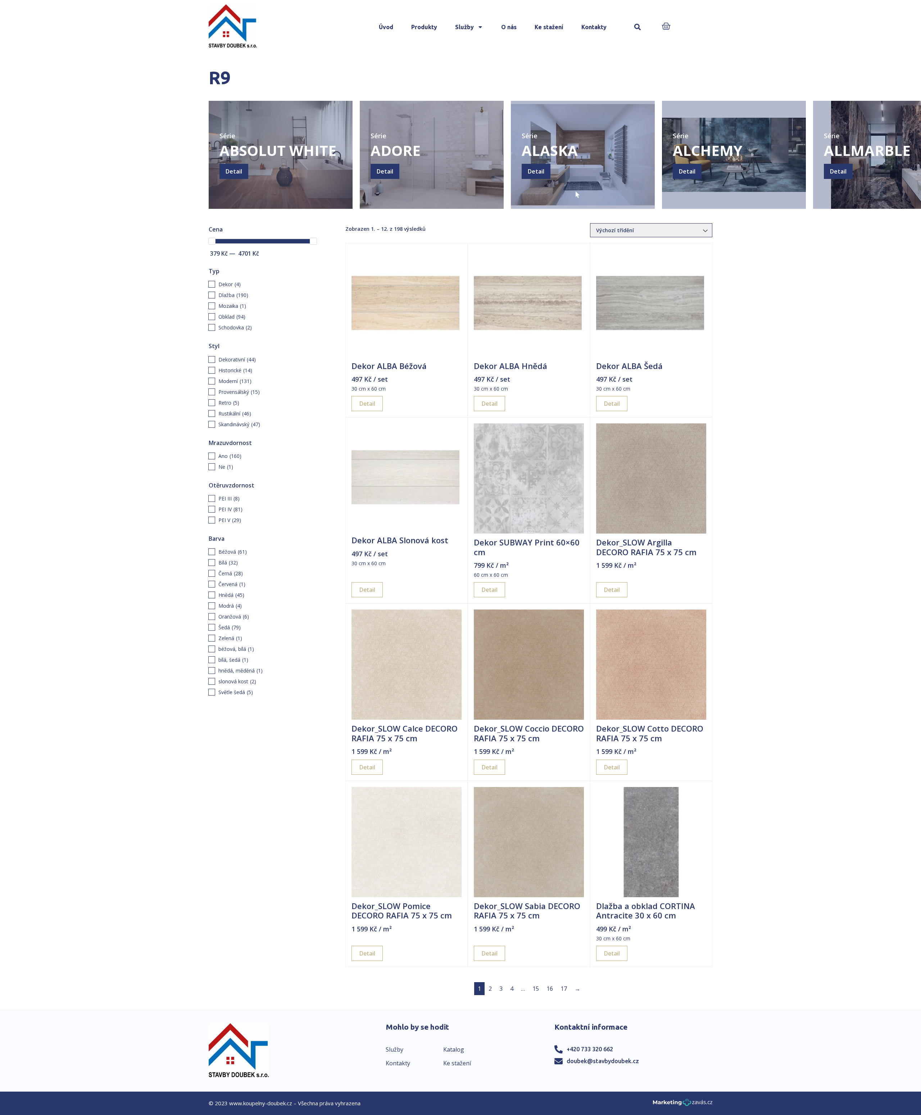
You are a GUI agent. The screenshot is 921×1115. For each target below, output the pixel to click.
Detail (234, 171)
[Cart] (666, 27)
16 (549, 989)
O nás (509, 27)
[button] (638, 27)
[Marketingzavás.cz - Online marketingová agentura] (682, 1104)
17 (564, 989)
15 (535, 989)
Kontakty (594, 27)
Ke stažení (549, 27)
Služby (464, 27)
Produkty (424, 27)
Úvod (386, 27)
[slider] (211, 241)
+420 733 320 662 (590, 1049)
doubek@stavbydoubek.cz (603, 1061)
